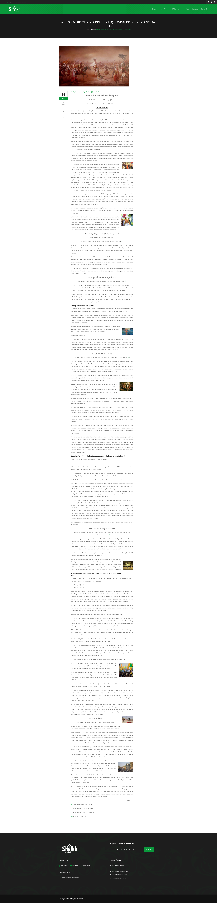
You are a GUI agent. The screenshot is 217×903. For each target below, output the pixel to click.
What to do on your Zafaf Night (120, 871)
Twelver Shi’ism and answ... (119, 878)
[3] (128, 357)
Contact (204, 9)
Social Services (175, 9)
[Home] (83, 848)
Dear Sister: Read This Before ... (120, 874)
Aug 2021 (63, 98)
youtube (75, 865)
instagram (86, 865)
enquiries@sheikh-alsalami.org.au (17, 2)
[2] (125, 281)
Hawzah (195, 9)
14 (63, 94)
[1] (122, 241)
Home (154, 9)
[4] (109, 534)
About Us (163, 9)
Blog (187, 9)
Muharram (93, 29)
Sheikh (98, 92)
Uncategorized (84, 92)
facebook (64, 865)
